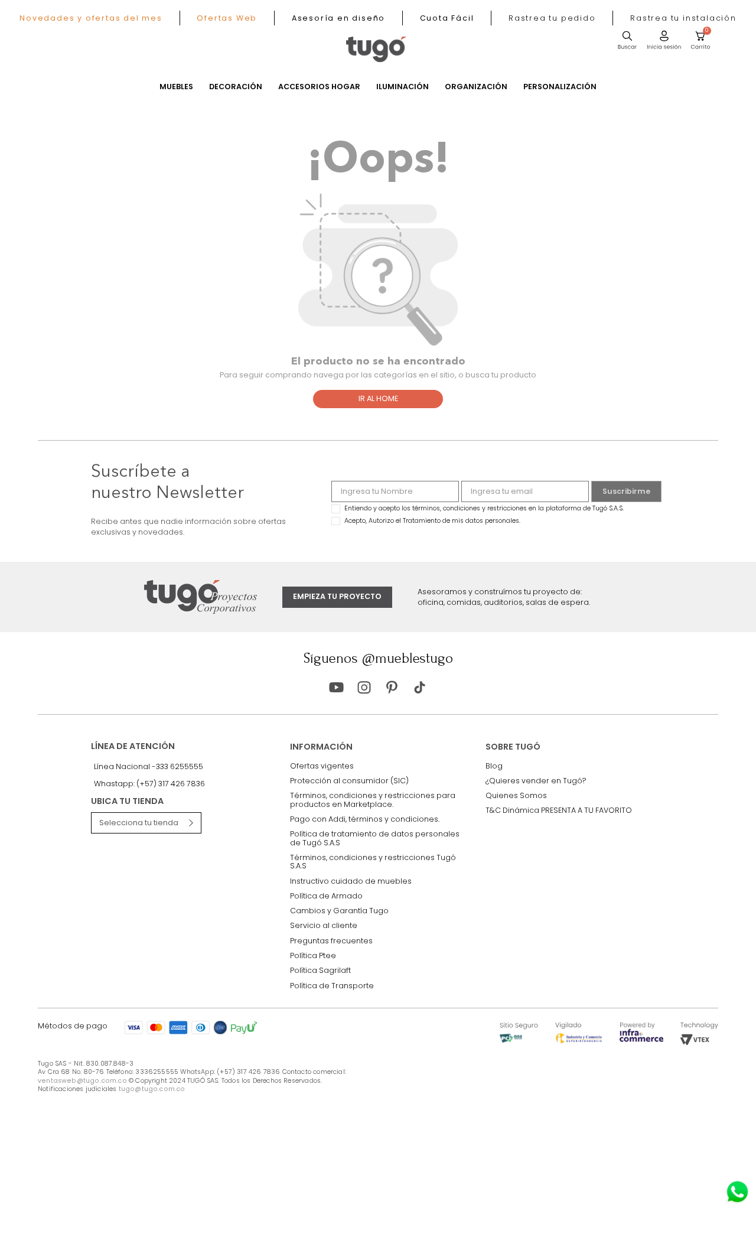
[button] (551, 18)
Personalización (560, 87)
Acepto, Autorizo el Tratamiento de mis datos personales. (432, 520)
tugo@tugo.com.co (152, 1089)
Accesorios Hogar (319, 87)
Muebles (176, 87)
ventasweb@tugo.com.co (82, 1080)
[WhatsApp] (737, 1191)
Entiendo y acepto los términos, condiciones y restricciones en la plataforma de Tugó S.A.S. (484, 508)
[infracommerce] (642, 1039)
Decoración (235, 87)
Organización (476, 87)
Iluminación (402, 87)
